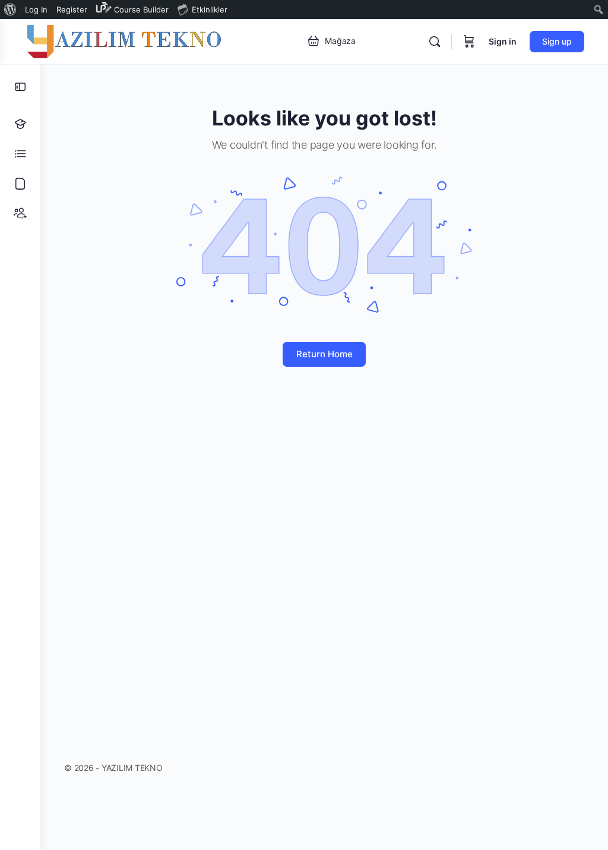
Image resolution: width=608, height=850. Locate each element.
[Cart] (469, 41)
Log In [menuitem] (36, 9)
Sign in (503, 41)
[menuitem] (10, 9)
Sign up (557, 41)
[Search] (434, 41)
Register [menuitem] (71, 9)
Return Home (324, 354)
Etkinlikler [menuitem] (209, 9)
